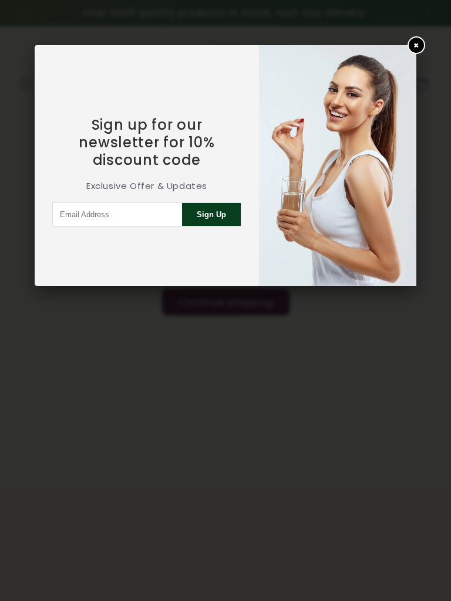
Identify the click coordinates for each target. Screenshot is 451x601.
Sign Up (211, 214)
